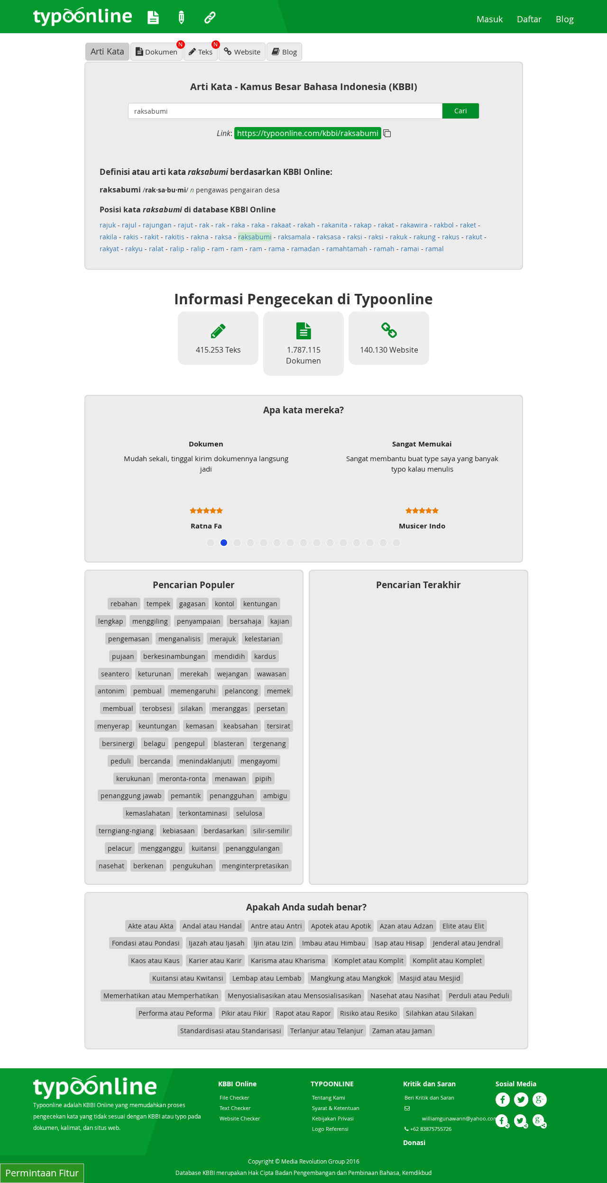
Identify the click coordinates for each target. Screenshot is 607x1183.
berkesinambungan (174, 656)
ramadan (305, 248)
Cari (460, 110)
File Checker (234, 1097)
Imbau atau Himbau (334, 942)
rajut (185, 224)
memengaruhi (193, 690)
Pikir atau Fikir (244, 1013)
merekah (194, 673)
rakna (200, 236)
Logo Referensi (330, 1128)
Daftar (533, 19)
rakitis (174, 236)
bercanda (155, 760)
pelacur (120, 848)
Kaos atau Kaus (155, 960)
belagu (155, 743)
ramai (410, 248)
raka (238, 224)
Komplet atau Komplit (369, 960)
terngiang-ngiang (126, 830)
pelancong (241, 690)
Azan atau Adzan (406, 925)
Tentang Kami (328, 1097)
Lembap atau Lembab (267, 978)
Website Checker (240, 1118)
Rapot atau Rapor (303, 1013)
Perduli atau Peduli (479, 995)
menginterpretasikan (255, 865)
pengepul (190, 743)
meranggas (230, 708)
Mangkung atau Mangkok (351, 978)
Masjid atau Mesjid (430, 978)
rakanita (335, 224)
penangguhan (232, 795)
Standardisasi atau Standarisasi (230, 1030)
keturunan (154, 673)
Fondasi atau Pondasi (146, 942)
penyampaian (199, 621)
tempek (158, 603)
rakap (363, 224)
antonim (111, 690)
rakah (306, 224)
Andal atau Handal (212, 925)
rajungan (157, 224)
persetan (271, 708)
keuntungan (157, 725)
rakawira (414, 224)
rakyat (109, 248)
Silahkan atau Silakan (440, 1013)
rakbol (444, 224)
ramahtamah (347, 248)
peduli (120, 760)
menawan (230, 778)
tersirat (278, 725)
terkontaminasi (203, 813)
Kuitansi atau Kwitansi (187, 978)
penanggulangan (253, 848)
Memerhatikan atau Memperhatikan (161, 995)
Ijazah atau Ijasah (217, 942)
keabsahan (240, 725)
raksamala (294, 236)
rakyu (134, 248)
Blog (568, 19)
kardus (265, 656)
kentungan (260, 603)
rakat (386, 224)
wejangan (232, 673)
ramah (384, 248)
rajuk (108, 224)
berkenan (148, 865)
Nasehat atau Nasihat (405, 995)
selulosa (249, 813)
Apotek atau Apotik (341, 925)
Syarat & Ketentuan (335, 1107)
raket (468, 224)
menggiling (150, 621)
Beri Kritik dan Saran (429, 1097)
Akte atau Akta (151, 925)
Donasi (414, 1142)
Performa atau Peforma (175, 1013)
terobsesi (157, 708)
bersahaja (245, 621)
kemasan (200, 725)
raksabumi (255, 236)
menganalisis (179, 638)
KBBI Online (237, 1083)
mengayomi (258, 760)
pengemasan (128, 638)
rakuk (398, 236)
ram (218, 248)
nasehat (111, 865)
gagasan (192, 603)
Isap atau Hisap (399, 942)
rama (276, 248)
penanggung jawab (131, 795)
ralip (177, 248)
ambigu (275, 795)
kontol (224, 603)
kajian (279, 621)
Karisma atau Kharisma (288, 960)
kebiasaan (179, 830)
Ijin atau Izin (273, 942)
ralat (156, 248)
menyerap (113, 725)
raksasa (329, 236)
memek (278, 690)
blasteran (229, 743)
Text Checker (235, 1107)
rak (204, 224)
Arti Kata (107, 51)
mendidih (229, 656)
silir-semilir (271, 830)
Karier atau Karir (215, 960)
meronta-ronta (182, 778)
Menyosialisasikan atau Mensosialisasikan (294, 995)
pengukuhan (193, 865)
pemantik (186, 795)
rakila (108, 236)
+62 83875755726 (430, 1128)
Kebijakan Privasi (333, 1118)
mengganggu (162, 848)
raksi (354, 236)
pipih (263, 778)
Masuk (493, 19)
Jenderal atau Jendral (466, 942)
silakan (192, 708)
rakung (425, 236)
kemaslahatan (148, 813)
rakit (152, 236)
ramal (434, 248)
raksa (223, 236)
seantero (115, 673)
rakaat (281, 224)
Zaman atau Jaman (402, 1030)
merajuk (223, 638)
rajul (129, 224)
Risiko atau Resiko (368, 1013)
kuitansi (204, 848)
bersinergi (118, 743)
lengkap (110, 621)
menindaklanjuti (205, 760)
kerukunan (133, 778)
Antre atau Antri (276, 925)
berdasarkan (224, 830)
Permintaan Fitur (42, 1172)
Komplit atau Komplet (447, 960)
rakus (451, 236)
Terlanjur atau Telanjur (326, 1030)
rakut (474, 236)
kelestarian (262, 638)
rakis (130, 236)
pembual (147, 690)
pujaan (123, 656)
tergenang (269, 743)
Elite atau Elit (463, 925)
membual (118, 708)
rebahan (124, 603)
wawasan (271, 673)
